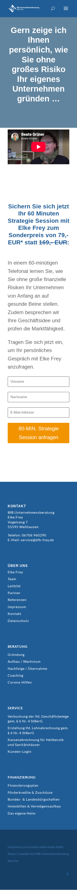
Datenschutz (18, 621)
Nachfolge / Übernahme (27, 668)
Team (12, 579)
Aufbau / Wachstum (24, 661)
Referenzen (17, 600)
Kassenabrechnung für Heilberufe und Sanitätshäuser (36, 742)
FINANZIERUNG (22, 777)
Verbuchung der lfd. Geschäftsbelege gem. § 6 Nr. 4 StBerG (38, 718)
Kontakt (14, 613)
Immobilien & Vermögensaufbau (34, 806)
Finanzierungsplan (23, 785)
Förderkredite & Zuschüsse (30, 792)
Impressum (17, 607)
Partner (14, 593)
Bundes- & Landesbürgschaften (34, 799)
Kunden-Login (19, 751)
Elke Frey (15, 572)
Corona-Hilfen (20, 682)
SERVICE (15, 708)
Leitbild (14, 586)
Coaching (15, 675)
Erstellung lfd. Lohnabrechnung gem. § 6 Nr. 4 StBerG (38, 730)
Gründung (16, 654)
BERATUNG (18, 646)
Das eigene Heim (22, 813)
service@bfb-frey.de (37, 540)
